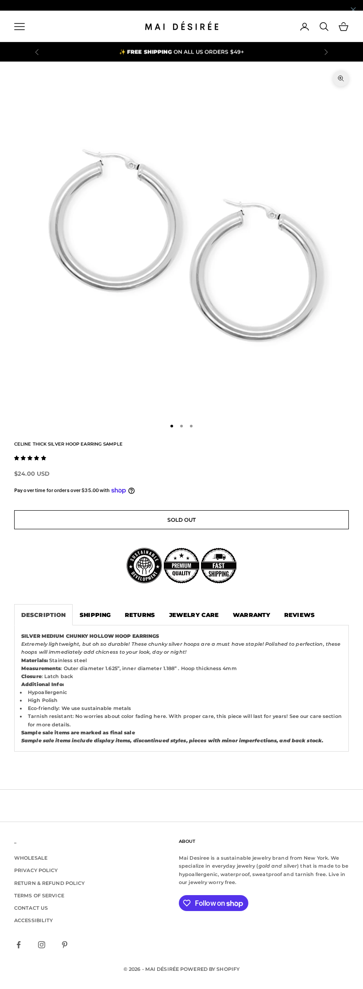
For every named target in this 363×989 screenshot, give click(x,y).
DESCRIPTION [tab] (43, 614)
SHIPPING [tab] (95, 614)
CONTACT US (31, 908)
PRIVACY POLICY (36, 870)
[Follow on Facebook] (18, 944)
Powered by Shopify (209, 969)
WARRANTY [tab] (251, 614)
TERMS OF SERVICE (39, 895)
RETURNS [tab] (140, 614)
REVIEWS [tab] (299, 614)
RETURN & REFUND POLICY (49, 883)
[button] (30, 458)
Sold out (181, 519)
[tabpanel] (181, 688)
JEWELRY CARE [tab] (194, 614)
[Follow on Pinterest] (64, 944)
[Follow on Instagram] (41, 944)
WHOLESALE (30, 858)
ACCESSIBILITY (33, 920)
